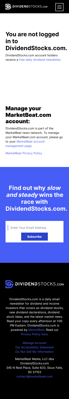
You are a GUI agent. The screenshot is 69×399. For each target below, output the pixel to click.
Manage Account (34, 343)
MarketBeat (36, 330)
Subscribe (34, 236)
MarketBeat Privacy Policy (24, 153)
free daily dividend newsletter (39, 59)
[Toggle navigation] (59, 7)
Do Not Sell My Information (34, 351)
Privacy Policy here (34, 334)
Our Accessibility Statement (34, 347)
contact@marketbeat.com (34, 376)
